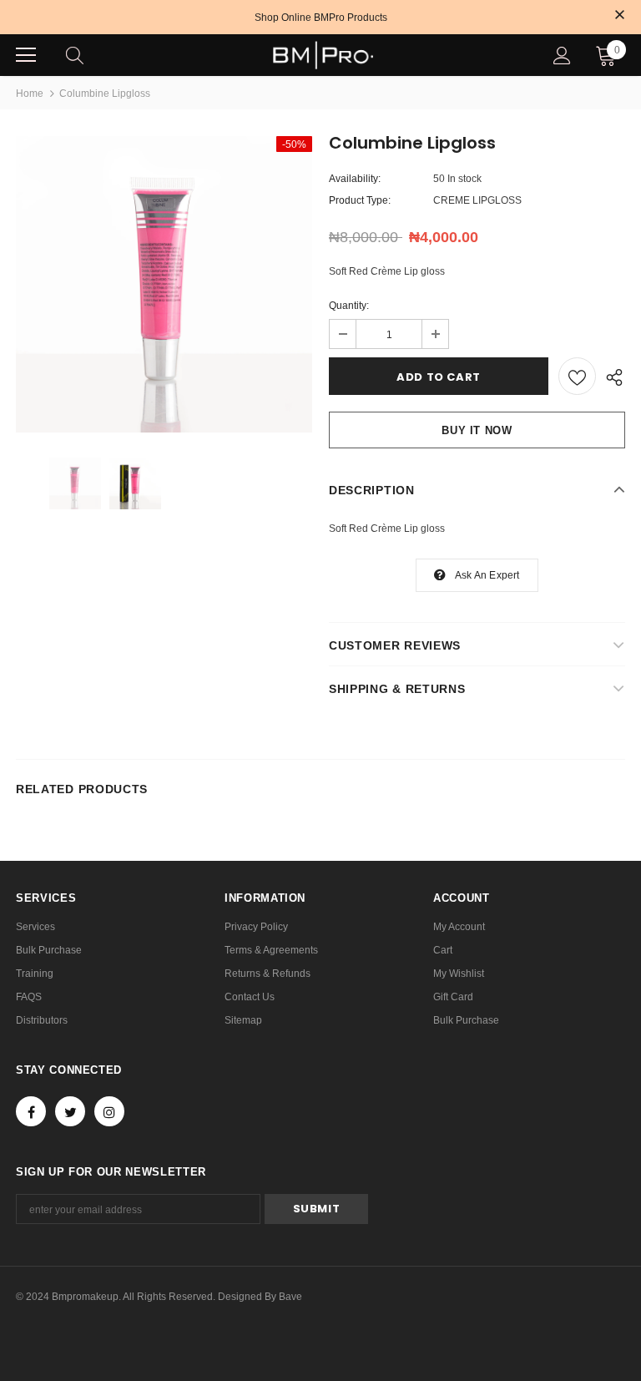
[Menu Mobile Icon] (26, 55)
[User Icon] (562, 55)
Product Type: (360, 200)
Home (29, 93)
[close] (619, 16)
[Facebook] (31, 1111)
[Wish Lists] (577, 376)
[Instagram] (109, 1111)
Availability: (355, 179)
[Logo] (323, 55)
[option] (164, 284)
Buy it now (477, 430)
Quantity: (349, 305)
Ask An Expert (487, 575)
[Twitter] (70, 1111)
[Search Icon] (91, 55)
